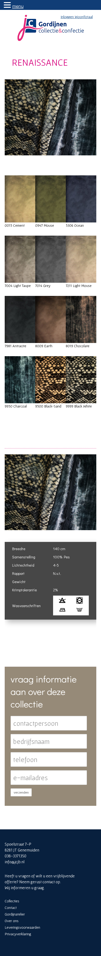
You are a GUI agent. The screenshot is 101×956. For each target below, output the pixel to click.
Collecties (12, 901)
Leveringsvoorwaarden (22, 927)
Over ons (12, 921)
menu (17, 6)
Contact (11, 907)
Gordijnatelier (15, 914)
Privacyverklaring (18, 934)
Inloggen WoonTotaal (77, 17)
